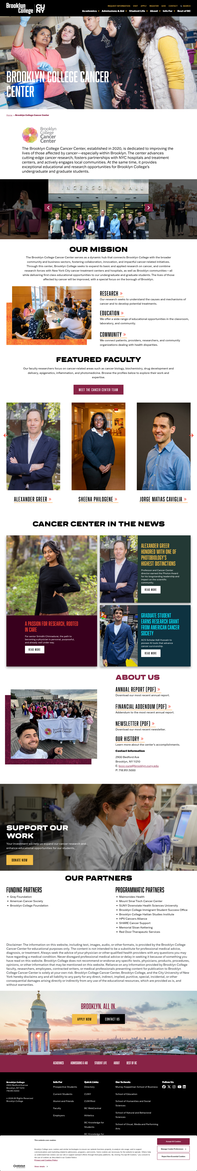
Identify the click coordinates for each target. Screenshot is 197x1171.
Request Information (119, 6)
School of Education (126, 1093)
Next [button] (149, 208)
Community (111, 334)
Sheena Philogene (96, 499)
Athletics (89, 1115)
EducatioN (110, 313)
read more (35, 649)
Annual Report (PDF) (136, 689)
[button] (5, 435)
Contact (173, 6)
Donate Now (20, 860)
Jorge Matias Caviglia (161, 499)
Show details (39, 1166)
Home (9, 115)
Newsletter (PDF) (133, 723)
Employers (59, 1115)
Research (109, 293)
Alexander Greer (30, 499)
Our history (127, 739)
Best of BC (184, 11)
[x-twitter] (169, 1086)
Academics (89, 11)
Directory (89, 1086)
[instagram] (174, 1086)
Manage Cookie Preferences (172, 1149)
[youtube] (179, 1086)
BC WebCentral (92, 1108)
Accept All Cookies (173, 1141)
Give (163, 6)
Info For (167, 11)
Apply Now (84, 1019)
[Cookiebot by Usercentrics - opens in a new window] (19, 1166)
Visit (135, 6)
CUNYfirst (89, 1101)
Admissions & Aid (113, 11)
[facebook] (164, 1086)
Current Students (62, 1093)
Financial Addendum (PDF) (141, 706)
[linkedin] (184, 1086)
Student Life (137, 11)
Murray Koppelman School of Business (136, 1086)
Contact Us (112, 1019)
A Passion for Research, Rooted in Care (51, 626)
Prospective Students (65, 1086)
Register (154, 6)
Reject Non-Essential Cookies (173, 1156)
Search (187, 6)
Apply (144, 6)
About (154, 11)
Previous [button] (48, 208)
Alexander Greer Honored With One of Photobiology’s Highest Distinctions (158, 554)
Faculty (57, 1108)
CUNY (87, 1093)
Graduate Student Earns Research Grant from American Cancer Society (160, 624)
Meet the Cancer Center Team (98, 390)
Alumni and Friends (63, 1101)
